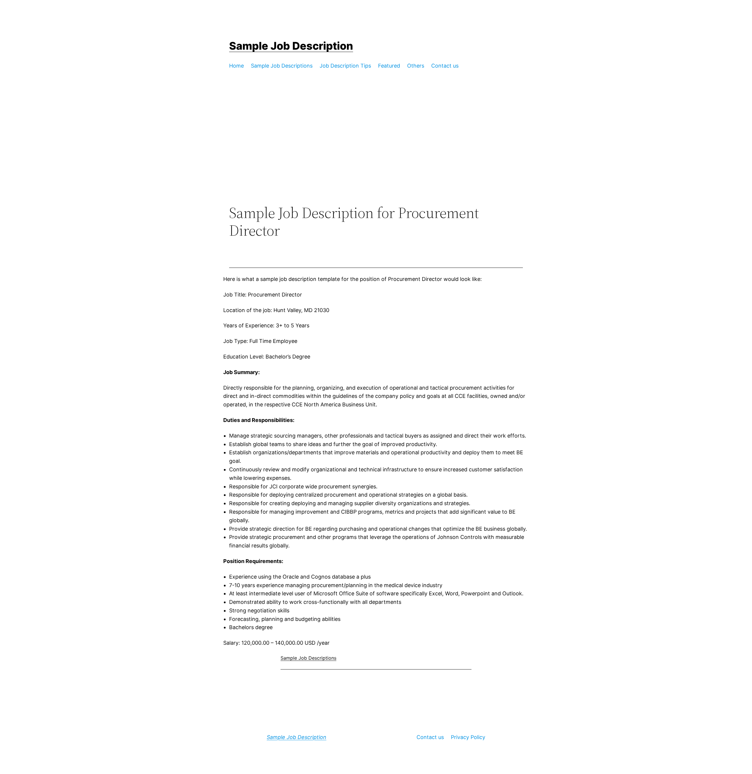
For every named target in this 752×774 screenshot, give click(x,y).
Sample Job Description (291, 45)
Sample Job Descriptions (308, 658)
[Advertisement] (376, 156)
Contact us (430, 737)
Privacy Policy (468, 737)
